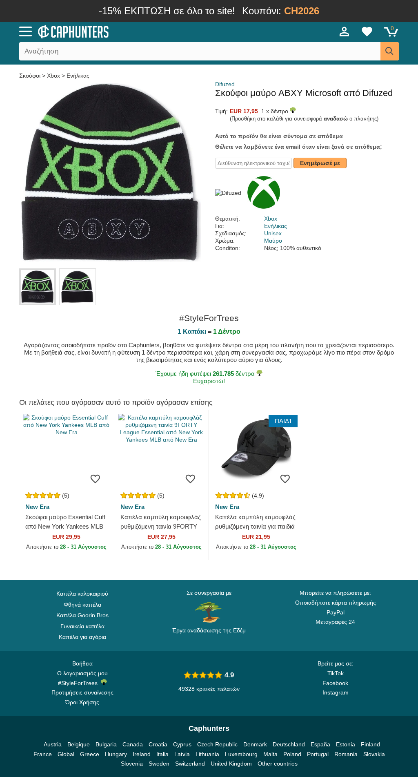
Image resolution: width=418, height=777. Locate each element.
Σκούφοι (30, 75)
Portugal (318, 754)
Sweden (159, 763)
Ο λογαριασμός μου (82, 673)
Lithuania (207, 754)
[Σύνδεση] (344, 31)
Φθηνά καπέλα (82, 604)
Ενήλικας (78, 75)
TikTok (335, 673)
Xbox (53, 75)
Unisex (273, 233)
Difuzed (225, 84)
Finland (370, 744)
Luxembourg (241, 754)
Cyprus (182, 744)
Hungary (116, 754)
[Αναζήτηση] (389, 51)
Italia (162, 754)
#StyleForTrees (79, 683)
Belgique (78, 744)
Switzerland (190, 763)
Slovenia (132, 763)
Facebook (335, 683)
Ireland (142, 754)
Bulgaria (106, 744)
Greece (89, 754)
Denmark (255, 744)
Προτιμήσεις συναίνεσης (82, 692)
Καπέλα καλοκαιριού (82, 593)
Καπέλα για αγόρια (82, 637)
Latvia (182, 754)
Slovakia (374, 754)
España (320, 744)
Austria (53, 744)
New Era (37, 506)
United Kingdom (231, 763)
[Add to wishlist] (95, 478)
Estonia (345, 744)
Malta (270, 754)
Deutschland (289, 744)
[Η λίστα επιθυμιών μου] (367, 31)
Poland (292, 754)
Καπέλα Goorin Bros (82, 615)
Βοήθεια (82, 663)
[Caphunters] (127, 31)
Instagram (335, 692)
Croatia (158, 744)
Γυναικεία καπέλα (82, 626)
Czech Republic (217, 744)
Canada (132, 744)
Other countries (278, 763)
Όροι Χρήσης (82, 702)
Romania (346, 754)
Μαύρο (273, 240)
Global (66, 754)
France (42, 754)
